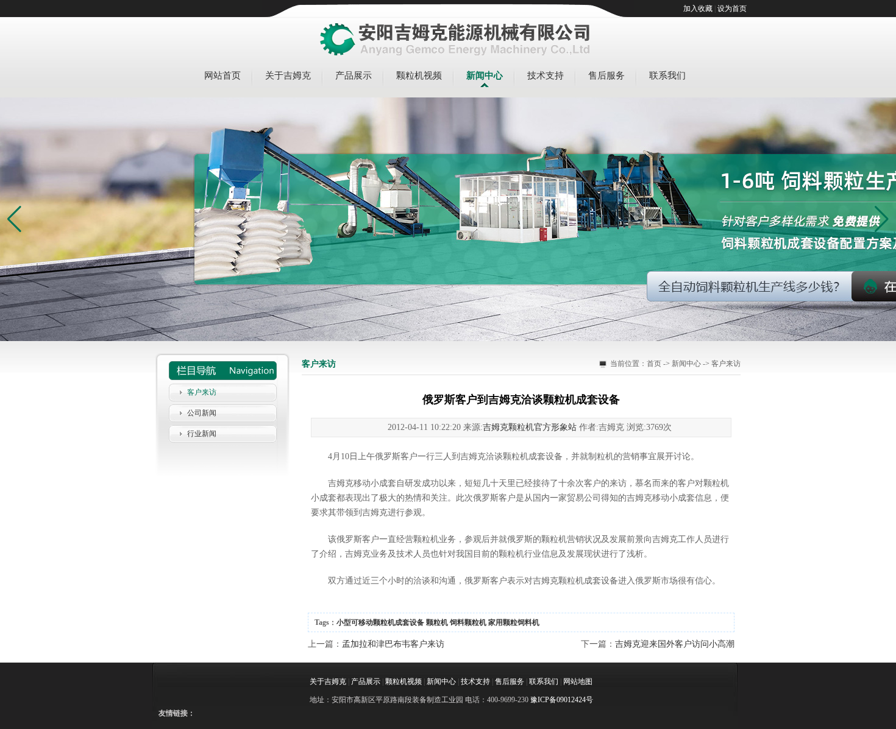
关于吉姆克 (288, 75)
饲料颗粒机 (468, 622)
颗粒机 (437, 622)
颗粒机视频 (419, 75)
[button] (881, 219)
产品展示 (353, 75)
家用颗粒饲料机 (513, 622)
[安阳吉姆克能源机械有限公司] (455, 40)
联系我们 (667, 75)
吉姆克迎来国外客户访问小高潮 (674, 644)
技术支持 (545, 75)
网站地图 (577, 681)
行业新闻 (201, 433)
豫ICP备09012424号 (561, 700)
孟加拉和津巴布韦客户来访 (393, 644)
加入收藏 (698, 8)
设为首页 (732, 8)
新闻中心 (484, 75)
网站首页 (222, 75)
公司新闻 (201, 413)
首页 (654, 363)
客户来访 (201, 392)
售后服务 (606, 75)
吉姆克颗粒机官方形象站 (530, 427)
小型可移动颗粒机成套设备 (380, 622)
